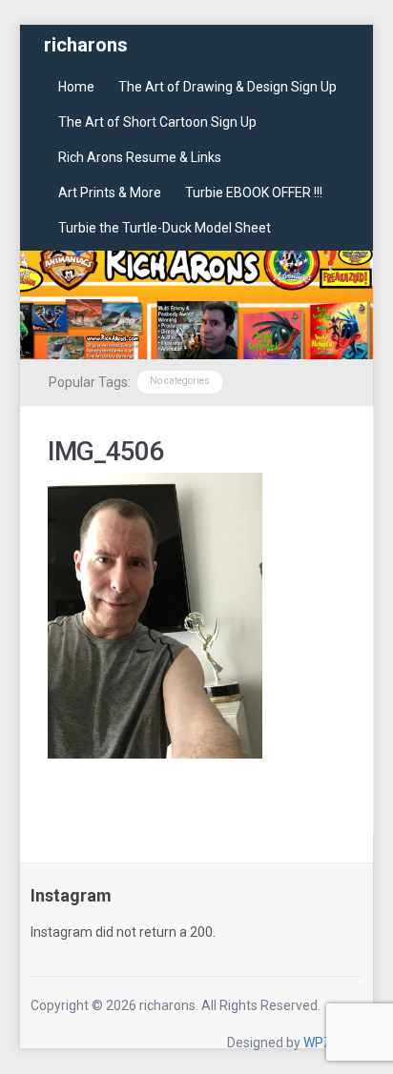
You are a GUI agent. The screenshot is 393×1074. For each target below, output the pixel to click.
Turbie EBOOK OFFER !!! (253, 192)
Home (76, 86)
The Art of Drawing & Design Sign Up (227, 86)
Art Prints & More (109, 192)
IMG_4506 (105, 451)
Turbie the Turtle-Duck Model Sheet (164, 227)
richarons (86, 44)
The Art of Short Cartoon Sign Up (157, 122)
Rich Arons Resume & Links (139, 157)
